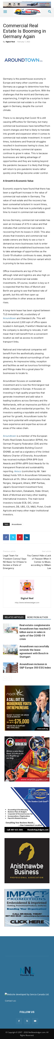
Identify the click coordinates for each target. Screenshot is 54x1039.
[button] (5, 12)
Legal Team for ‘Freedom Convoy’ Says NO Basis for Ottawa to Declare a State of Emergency (15, 562)
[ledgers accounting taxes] (27, 809)
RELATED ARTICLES (14, 617)
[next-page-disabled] (10, 679)
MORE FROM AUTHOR (37, 617)
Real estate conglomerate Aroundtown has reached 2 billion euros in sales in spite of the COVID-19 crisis (35, 632)
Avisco (17, 471)
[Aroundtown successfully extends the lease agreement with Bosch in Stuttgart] (10, 650)
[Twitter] (13, 537)
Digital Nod (10, 41)
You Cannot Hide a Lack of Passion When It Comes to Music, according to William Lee (39, 562)
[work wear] (27, 759)
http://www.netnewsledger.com (27, 603)
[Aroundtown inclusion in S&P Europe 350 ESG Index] (10, 667)
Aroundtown (9, 318)
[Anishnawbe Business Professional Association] (27, 860)
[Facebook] (6, 537)
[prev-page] (5, 679)
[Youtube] (35, 1021)
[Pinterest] (20, 537)
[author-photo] (27, 594)
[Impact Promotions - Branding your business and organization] (27, 908)
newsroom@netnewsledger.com (33, 1000)
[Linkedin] (27, 537)
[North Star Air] (27, 5)
